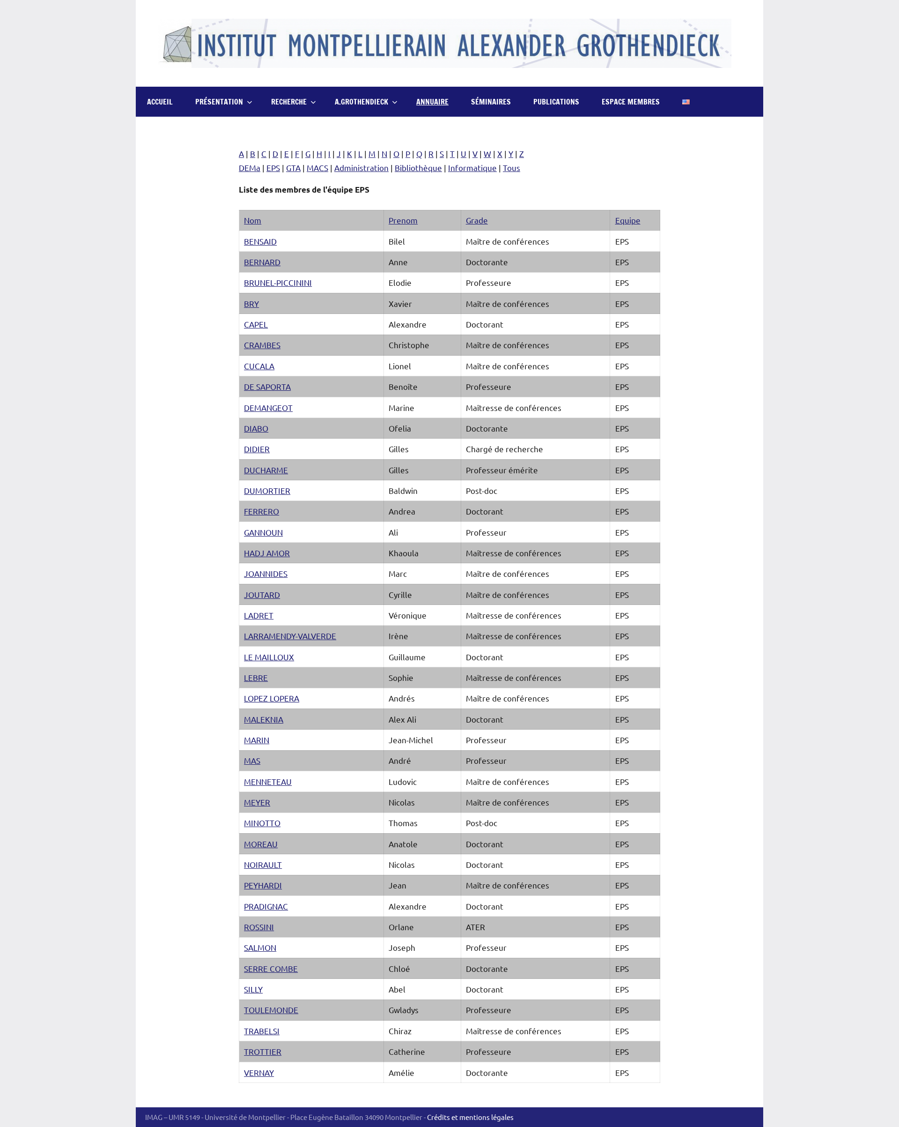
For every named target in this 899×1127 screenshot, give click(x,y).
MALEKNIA (263, 719)
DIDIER (257, 449)
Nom (252, 220)
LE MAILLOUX (269, 657)
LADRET (258, 615)
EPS (273, 167)
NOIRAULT (263, 864)
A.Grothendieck (361, 102)
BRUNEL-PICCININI (278, 282)
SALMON (260, 947)
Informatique (472, 167)
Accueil (160, 102)
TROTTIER (262, 1051)
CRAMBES (262, 345)
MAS (252, 760)
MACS (317, 167)
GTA (293, 167)
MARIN (256, 740)
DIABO (256, 428)
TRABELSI (262, 1031)
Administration (361, 167)
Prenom (403, 220)
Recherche (289, 102)
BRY (251, 303)
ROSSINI (259, 927)
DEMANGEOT (268, 407)
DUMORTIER (267, 490)
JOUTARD (262, 594)
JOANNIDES (265, 573)
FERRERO (261, 511)
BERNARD (262, 262)
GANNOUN (263, 532)
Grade (477, 220)
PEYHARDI (263, 885)
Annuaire (432, 102)
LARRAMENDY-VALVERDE (290, 636)
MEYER (257, 802)
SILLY (253, 989)
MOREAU (261, 844)
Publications (556, 102)
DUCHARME (266, 470)
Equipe (628, 220)
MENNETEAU (268, 781)
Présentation (219, 102)
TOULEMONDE (271, 1010)
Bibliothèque (418, 167)
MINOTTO (262, 823)
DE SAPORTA (267, 386)
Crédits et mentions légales (470, 1116)
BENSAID (260, 241)
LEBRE (256, 677)
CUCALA (259, 366)
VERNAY (259, 1072)
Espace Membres (631, 102)
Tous (511, 167)
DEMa (249, 167)
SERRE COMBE (271, 968)
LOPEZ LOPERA (271, 698)
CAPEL (256, 324)
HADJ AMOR (267, 553)
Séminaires (491, 102)
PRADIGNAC (266, 906)
